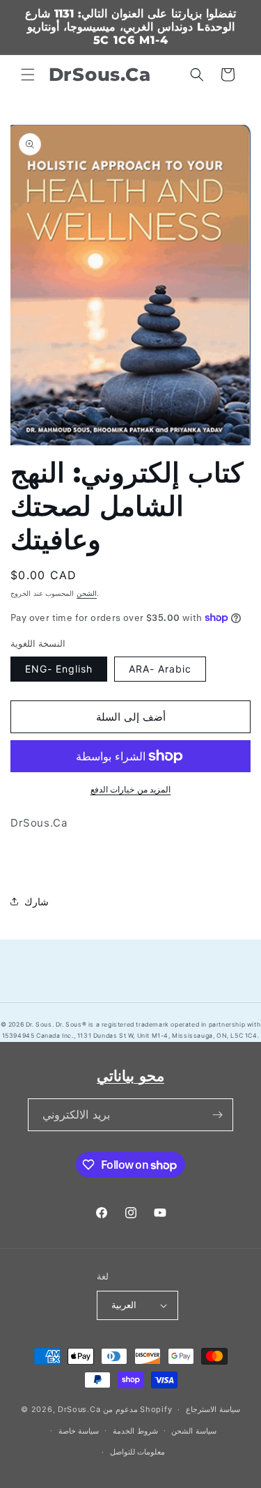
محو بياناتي (130, 1075)
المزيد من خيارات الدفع (130, 789)
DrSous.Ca (79, 1409)
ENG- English (59, 669)
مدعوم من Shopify (137, 1409)
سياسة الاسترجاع (213, 1409)
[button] (28, 74)
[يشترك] (217, 1114)
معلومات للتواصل (138, 1452)
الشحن (87, 593)
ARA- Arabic (160, 669)
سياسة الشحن (193, 1431)
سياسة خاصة (79, 1431)
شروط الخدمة (135, 1431)
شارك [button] (36, 901)
